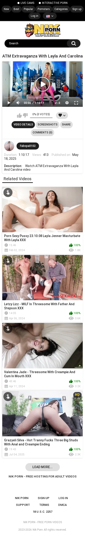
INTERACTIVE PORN (55, 3)
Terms (44, 505)
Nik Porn (38, 529)
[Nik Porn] (42, 30)
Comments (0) (42, 132)
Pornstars (44, 9)
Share (66, 124)
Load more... (42, 467)
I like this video (19, 115)
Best (16, 9)
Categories (61, 9)
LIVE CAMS (27, 3)
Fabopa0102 (28, 145)
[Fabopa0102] (9, 146)
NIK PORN (21, 498)
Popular (28, 9)
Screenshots (48, 124)
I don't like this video (25, 115)
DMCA (62, 505)
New (6, 9)
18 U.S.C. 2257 (42, 511)
